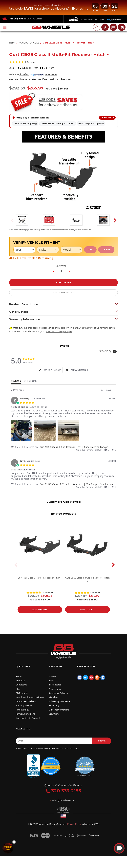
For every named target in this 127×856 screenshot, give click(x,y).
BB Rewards (22, 693)
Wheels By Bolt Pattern (60, 701)
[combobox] (107, 390)
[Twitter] (85, 677)
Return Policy (22, 710)
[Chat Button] (119, 848)
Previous (11, 220)
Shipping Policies (24, 705)
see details (58, 5)
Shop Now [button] (55, 666)
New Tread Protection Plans (30, 697)
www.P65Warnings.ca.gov (59, 331)
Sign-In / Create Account (28, 718)
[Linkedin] (102, 677)
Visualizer (53, 697)
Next (114, 220)
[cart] (122, 27)
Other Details (18, 311)
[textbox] (115, 391)
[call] (105, 27)
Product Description (23, 304)
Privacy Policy (74, 824)
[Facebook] (79, 677)
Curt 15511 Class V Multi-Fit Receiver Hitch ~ (40, 578)
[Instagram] (97, 677)
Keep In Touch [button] (86, 666)
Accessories (55, 689)
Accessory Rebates (58, 693)
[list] (63, 431)
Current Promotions (59, 710)
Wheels (52, 676)
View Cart (54, 714)
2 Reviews (30, 62)
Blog (18, 689)
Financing (54, 705)
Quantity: (61, 265)
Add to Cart (39, 609)
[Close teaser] (14, 842)
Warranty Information (24, 319)
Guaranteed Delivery (26, 701)
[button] (113, 27)
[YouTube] (91, 677)
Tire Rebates (55, 684)
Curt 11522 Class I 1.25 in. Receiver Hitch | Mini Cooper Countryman (76, 484)
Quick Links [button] (23, 666)
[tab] (50, 370)
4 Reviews (95, 592)
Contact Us (21, 684)
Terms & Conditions (25, 714)
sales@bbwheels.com (64, 800)
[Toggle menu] (5, 27)
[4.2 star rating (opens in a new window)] (50, 764)
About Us (20, 680)
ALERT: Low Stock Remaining (31, 258)
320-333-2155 (65, 791)
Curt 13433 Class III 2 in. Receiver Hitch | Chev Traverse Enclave (74, 447)
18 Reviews (47, 592)
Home (19, 676)
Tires (51, 680)
